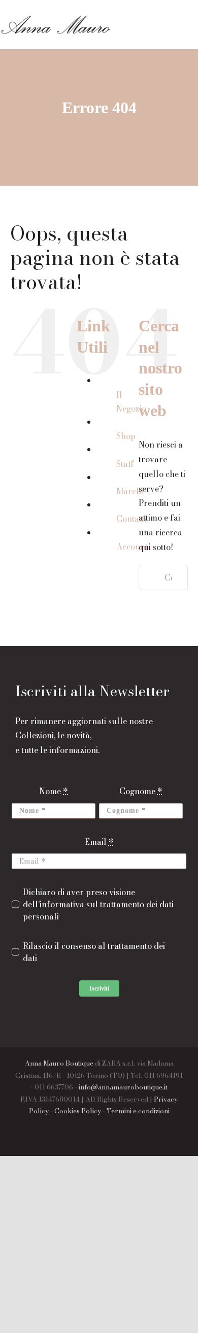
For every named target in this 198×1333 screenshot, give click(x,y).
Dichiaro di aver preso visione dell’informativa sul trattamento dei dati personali (98, 904)
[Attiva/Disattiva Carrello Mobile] (176, 31)
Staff (125, 464)
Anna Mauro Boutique (59, 1063)
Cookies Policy (77, 1111)
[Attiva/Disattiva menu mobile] (194, 31)
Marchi (129, 491)
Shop (126, 436)
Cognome (140, 791)
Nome (53, 791)
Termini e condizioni (138, 1111)
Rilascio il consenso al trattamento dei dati (94, 952)
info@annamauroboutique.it (123, 1087)
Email (99, 842)
